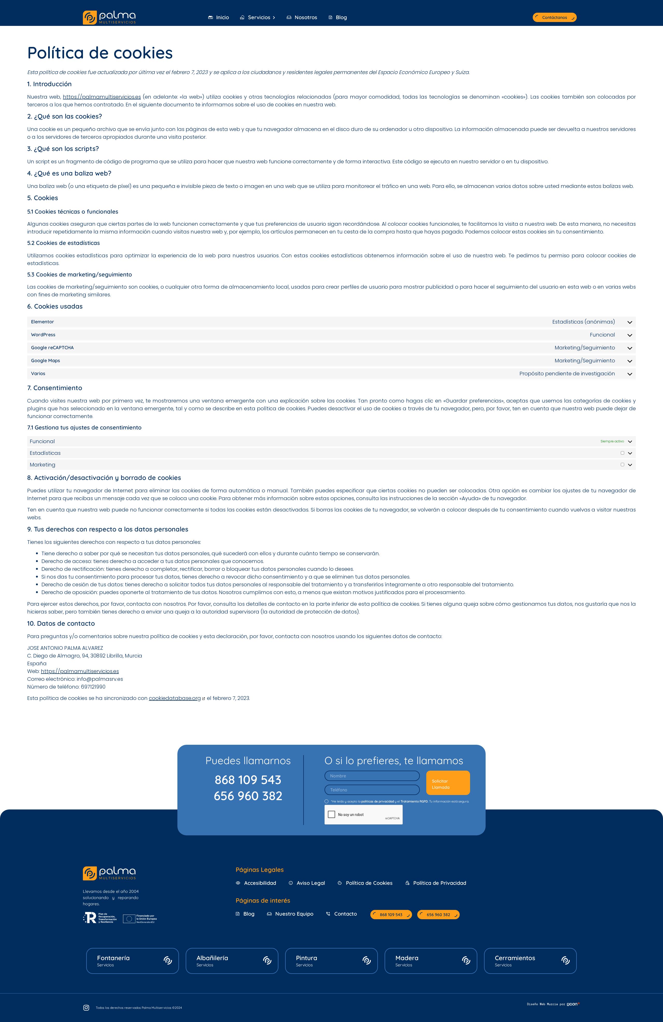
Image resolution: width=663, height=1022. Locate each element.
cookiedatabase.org (175, 698)
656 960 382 (248, 795)
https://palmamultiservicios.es (102, 96)
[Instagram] (89, 1007)
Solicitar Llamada (441, 784)
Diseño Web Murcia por (546, 1004)
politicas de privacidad (377, 801)
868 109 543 (248, 779)
